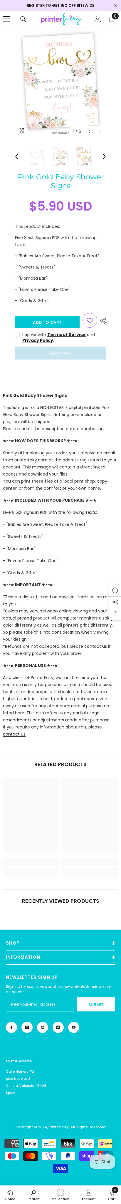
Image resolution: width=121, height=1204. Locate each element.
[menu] (6, 18)
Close (116, 6)
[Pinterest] (42, 1027)
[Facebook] (11, 1027)
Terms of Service (66, 334)
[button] (89, 131)
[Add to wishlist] (90, 320)
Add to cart (47, 322)
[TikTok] (58, 1027)
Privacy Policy (37, 340)
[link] (31, 862)
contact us (95, 646)
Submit (96, 1005)
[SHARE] (101, 321)
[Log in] (98, 19)
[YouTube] (73, 1027)
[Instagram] (27, 1027)
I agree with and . (58, 337)
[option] (60, 82)
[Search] (23, 19)
